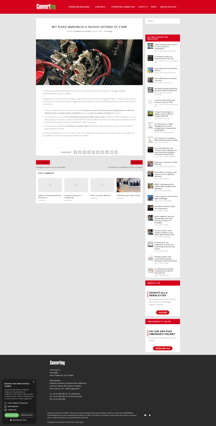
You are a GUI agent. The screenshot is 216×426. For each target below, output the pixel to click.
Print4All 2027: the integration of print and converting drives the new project (164, 246)
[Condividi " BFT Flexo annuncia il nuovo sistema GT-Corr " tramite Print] (116, 152)
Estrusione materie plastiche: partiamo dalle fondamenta (166, 89)
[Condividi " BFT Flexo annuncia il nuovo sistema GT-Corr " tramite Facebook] (75, 152)
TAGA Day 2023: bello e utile (128, 195)
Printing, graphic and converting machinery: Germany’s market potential (165, 259)
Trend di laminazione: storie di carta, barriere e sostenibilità (165, 46)
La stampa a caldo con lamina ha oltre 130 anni (164, 57)
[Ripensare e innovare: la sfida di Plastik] (150, 164)
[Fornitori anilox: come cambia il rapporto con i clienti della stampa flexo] (150, 232)
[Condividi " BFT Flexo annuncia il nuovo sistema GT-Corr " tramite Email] (111, 152)
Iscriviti (163, 312)
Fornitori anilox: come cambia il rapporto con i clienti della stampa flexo (164, 232)
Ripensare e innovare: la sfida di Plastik (165, 163)
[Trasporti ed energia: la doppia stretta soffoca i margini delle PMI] (150, 113)
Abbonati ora (162, 348)
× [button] (33, 382)
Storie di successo (170, 51)
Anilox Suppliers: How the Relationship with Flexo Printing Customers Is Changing (164, 219)
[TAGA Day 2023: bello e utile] (128, 185)
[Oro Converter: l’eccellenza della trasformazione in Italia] (150, 139)
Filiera (166, 132)
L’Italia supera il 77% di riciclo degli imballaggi (166, 197)
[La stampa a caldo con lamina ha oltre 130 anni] (150, 58)
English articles (168, 7)
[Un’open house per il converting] (76, 185)
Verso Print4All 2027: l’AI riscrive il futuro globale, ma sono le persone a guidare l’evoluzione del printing (165, 151)
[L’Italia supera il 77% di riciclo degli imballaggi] (150, 198)
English (166, 211)
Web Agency (80, 422)
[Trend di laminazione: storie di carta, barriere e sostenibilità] (150, 46)
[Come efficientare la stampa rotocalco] (150, 80)
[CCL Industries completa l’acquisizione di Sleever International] (150, 270)
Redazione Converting (83, 31)
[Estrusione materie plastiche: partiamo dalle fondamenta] (150, 90)
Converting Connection (123, 7)
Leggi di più (28, 399)
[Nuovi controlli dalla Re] (102, 185)
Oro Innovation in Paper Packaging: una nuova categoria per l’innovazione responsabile (165, 127)
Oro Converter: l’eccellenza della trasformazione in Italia (166, 139)
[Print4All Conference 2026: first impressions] (150, 208)
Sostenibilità (168, 191)
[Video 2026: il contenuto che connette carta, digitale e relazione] (150, 174)
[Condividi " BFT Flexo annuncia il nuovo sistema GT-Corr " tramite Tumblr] (89, 152)
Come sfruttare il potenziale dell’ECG (165, 69)
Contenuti (100, 7)
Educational (168, 83)
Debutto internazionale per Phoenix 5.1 (49, 196)
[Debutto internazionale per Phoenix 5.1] (50, 185)
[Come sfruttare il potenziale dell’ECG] (150, 70)
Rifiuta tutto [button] (26, 415)
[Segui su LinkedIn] (150, 415)
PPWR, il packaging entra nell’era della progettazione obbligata (165, 186)
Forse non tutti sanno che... (166, 62)
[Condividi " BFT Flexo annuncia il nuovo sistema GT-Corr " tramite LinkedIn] (98, 152)
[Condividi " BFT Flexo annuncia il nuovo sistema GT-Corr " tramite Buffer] (102, 152)
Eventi (154, 7)
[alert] (19, 401)
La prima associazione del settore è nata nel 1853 (164, 101)
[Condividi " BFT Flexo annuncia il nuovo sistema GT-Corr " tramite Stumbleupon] (107, 152)
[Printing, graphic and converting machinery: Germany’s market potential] (150, 258)
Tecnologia (108, 31)
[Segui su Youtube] (145, 415)
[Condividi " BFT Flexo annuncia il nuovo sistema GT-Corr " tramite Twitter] (80, 152)
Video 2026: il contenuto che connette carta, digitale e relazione (165, 174)
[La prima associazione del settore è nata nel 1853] (150, 101)
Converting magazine (78, 7)
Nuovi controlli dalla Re (100, 195)
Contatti (142, 7)
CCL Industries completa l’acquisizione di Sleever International (163, 271)
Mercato (166, 118)
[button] (19, 420)
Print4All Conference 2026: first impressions (164, 207)
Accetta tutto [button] (12, 415)
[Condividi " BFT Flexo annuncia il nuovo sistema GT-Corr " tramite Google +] (84, 152)
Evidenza (166, 156)
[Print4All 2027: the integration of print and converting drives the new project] (150, 244)
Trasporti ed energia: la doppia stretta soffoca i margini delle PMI (163, 114)
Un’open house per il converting (72, 196)
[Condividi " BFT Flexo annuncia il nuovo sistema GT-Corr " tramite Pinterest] (93, 152)
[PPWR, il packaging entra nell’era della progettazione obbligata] (150, 186)
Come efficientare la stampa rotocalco (165, 79)
